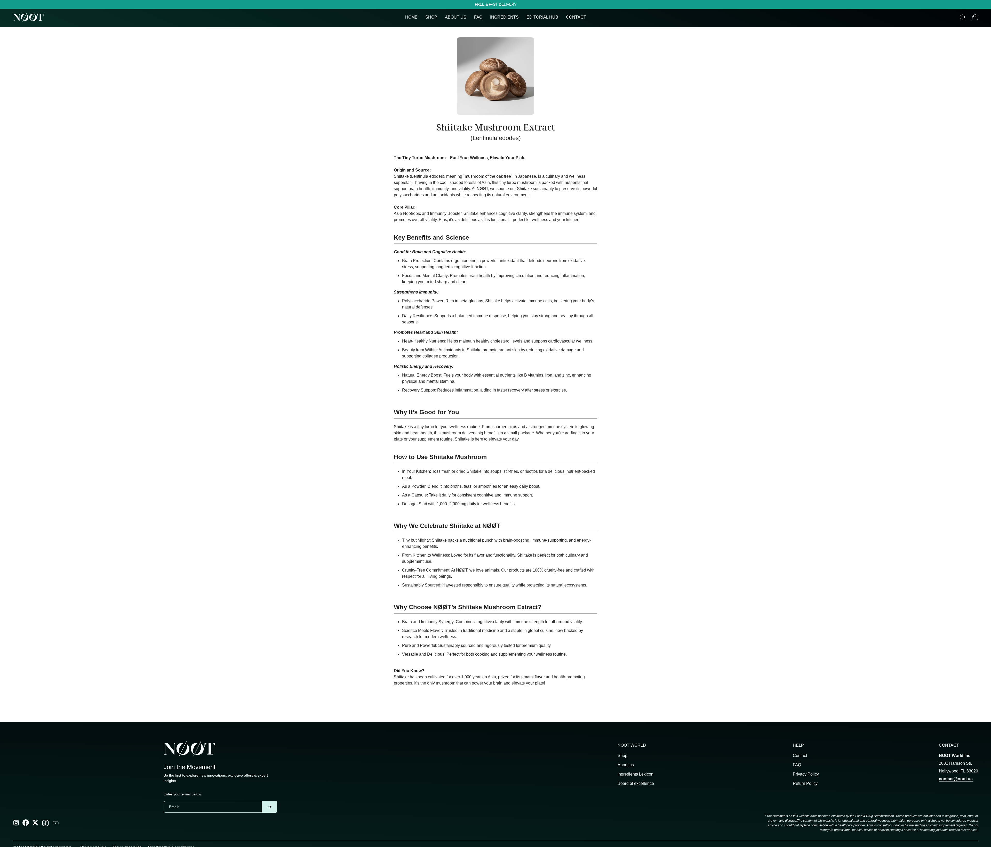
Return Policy (805, 783)
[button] (455, 17)
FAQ (797, 765)
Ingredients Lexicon (635, 774)
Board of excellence (636, 783)
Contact (800, 755)
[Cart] (975, 17)
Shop (622, 755)
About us (626, 765)
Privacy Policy (806, 774)
